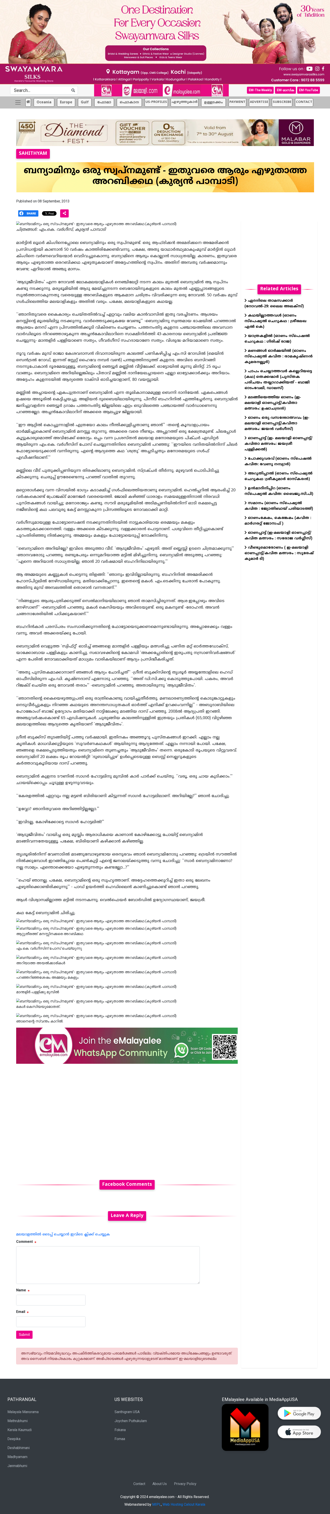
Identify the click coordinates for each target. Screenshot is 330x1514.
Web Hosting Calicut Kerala (184, 1504)
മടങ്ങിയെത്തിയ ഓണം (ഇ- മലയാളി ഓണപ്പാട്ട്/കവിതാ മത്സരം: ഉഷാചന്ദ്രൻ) (272, 403)
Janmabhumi (17, 1466)
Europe (66, 102)
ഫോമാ (104, 102)
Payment (237, 102)
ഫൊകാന (129, 102)
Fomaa (119, 1439)
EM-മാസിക (285, 90)
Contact (139, 1484)
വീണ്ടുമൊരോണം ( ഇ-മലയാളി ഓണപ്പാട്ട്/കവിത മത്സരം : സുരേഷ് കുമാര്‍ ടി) (279, 553)
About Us (159, 1484)
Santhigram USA (127, 1412)
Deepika (13, 1439)
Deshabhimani (18, 1448)
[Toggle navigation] (18, 102)
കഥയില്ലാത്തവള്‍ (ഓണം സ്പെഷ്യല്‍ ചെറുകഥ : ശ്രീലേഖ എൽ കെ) (275, 321)
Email (20, 1312)
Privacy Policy (185, 1484)
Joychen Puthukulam (130, 1421)
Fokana (120, 1430)
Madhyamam (17, 1457)
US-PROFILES (156, 102)
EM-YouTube (308, 90)
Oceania (44, 102)
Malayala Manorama (23, 1412)
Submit (24, 1334)
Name (21, 1290)
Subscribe (282, 102)
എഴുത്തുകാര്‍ (185, 102)
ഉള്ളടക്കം (213, 102)
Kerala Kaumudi (19, 1430)
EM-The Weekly (260, 90)
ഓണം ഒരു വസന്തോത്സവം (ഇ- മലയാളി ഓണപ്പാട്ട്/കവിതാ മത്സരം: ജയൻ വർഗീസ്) (276, 423)
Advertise (259, 102)
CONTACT (304, 102)
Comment (24, 1241)
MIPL (156, 1504)
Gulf (85, 102)
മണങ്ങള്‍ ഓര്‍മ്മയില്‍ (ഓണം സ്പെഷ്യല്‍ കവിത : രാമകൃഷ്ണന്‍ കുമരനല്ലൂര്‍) (278, 356)
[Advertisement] (127, 1119)
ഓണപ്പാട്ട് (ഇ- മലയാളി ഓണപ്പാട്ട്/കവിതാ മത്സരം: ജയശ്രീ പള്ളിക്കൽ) (278, 444)
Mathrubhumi (17, 1421)
